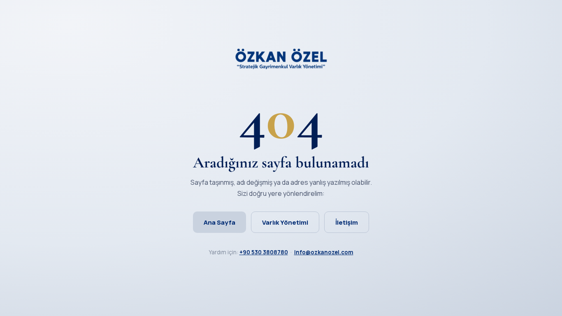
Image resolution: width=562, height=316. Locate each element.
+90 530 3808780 (263, 252)
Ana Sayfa (219, 222)
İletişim (346, 222)
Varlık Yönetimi (285, 222)
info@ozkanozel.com (323, 252)
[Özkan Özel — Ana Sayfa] (281, 66)
